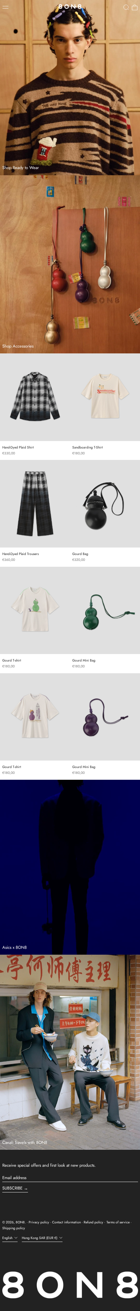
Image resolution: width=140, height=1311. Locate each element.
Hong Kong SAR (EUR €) (40, 1237)
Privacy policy (39, 1222)
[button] (126, 7)
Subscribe (12, 1188)
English (7, 1237)
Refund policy (93, 1222)
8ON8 (20, 1222)
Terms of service (118, 1222)
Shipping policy (13, 1228)
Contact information (66, 1222)
